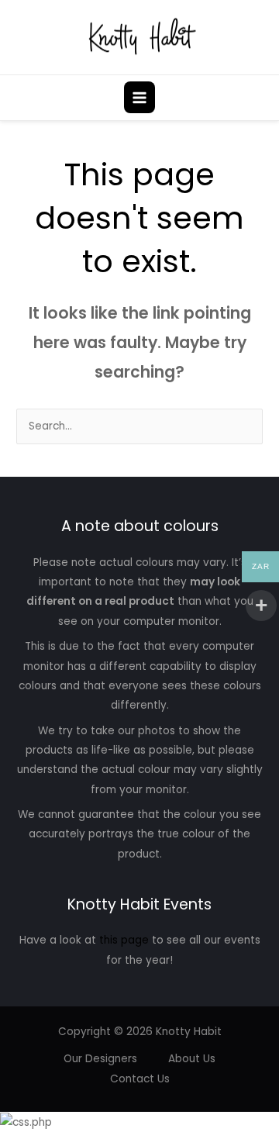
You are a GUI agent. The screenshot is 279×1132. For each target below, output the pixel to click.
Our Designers (100, 1058)
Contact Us (140, 1079)
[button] (258, 97)
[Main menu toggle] (140, 97)
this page (124, 940)
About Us (191, 1058)
